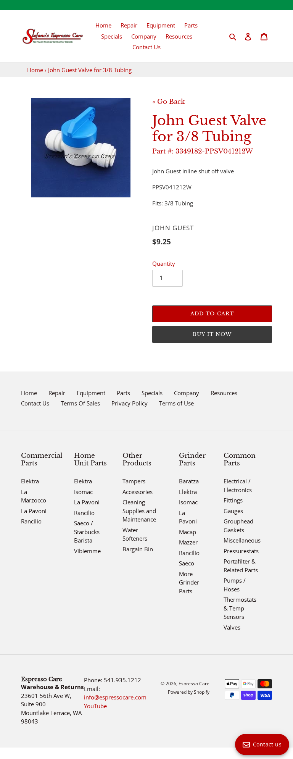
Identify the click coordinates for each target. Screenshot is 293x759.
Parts (123, 393)
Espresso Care (194, 683)
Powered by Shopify (188, 692)
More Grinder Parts (189, 582)
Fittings (233, 500)
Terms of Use (176, 403)
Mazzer (188, 542)
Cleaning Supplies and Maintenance (139, 510)
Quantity (163, 263)
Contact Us (35, 403)
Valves (232, 627)
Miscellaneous (242, 540)
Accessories (137, 492)
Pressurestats (241, 551)
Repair (56, 393)
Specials (152, 393)
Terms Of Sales (80, 403)
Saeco (186, 563)
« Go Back (168, 102)
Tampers (133, 481)
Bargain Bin (137, 549)
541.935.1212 (122, 680)
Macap (187, 532)
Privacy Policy (129, 403)
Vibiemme (87, 551)
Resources (224, 393)
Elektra (30, 481)
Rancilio (31, 521)
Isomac (83, 492)
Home (35, 70)
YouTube (95, 706)
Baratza (189, 481)
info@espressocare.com (115, 697)
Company (186, 393)
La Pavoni (34, 511)
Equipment (91, 393)
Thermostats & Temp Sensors (240, 608)
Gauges (233, 511)
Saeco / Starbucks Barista (87, 531)
